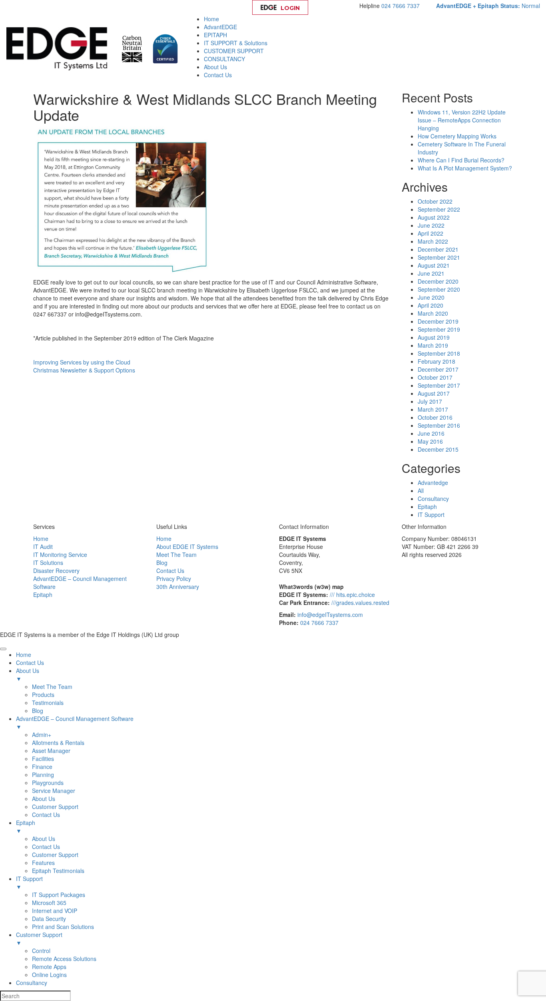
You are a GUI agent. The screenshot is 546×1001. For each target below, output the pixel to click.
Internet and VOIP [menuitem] (54, 911)
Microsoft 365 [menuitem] (49, 903)
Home (211, 19)
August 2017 (434, 393)
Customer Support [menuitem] (55, 807)
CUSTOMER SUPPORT (234, 51)
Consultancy (433, 498)
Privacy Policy (173, 579)
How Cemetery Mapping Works (457, 136)
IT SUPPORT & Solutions (235, 43)
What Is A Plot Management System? (465, 168)
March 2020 (433, 313)
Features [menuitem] (43, 863)
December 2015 (438, 449)
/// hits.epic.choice (352, 595)
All (421, 490)
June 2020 (431, 297)
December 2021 (438, 249)
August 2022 (434, 217)
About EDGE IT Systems (187, 547)
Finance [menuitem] (42, 767)
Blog (161, 563)
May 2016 (430, 441)
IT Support (431, 515)
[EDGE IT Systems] (59, 48)
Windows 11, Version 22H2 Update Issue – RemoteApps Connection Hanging (462, 120)
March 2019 (433, 345)
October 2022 (435, 201)
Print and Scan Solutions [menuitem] (63, 927)
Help (335, 7)
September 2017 (439, 385)
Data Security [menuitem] (49, 919)
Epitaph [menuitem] (25, 827)
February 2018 (436, 361)
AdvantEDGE (220, 27)
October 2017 (435, 377)
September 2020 (439, 289)
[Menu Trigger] (3, 649)
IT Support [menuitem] (29, 883)
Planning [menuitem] (43, 775)
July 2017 (430, 401)
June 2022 (431, 225)
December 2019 (438, 321)
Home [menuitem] (23, 655)
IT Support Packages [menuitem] (58, 895)
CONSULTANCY (224, 59)
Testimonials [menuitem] (48, 703)
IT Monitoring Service (60, 555)
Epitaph (427, 507)
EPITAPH (215, 35)
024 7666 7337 (400, 6)
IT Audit (43, 547)
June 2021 (431, 273)
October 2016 (435, 417)
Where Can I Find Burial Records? (461, 160)
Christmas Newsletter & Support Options (84, 370)
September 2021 (439, 257)
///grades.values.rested (360, 603)
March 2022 (433, 241)
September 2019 (439, 329)
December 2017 (438, 369)
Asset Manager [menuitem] (51, 751)
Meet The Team (176, 555)
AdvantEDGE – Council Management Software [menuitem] (75, 723)
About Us (215, 67)
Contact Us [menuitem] (30, 663)
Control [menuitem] (41, 951)
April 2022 (430, 233)
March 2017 (433, 409)
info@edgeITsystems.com (330, 615)
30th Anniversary (177, 587)
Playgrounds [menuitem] (48, 783)
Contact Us (218, 75)
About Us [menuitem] (27, 675)
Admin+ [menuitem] (41, 735)
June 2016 (431, 433)
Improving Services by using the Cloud (81, 362)
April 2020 (430, 305)
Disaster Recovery (56, 571)
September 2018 (439, 353)
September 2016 (439, 425)
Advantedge (433, 482)
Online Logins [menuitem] (49, 975)
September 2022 (439, 209)
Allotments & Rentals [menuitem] (58, 743)
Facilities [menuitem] (43, 759)
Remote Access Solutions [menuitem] (64, 959)
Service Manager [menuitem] (53, 791)
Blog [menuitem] (37, 711)
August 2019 (434, 337)
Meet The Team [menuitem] (52, 687)
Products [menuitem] (43, 695)
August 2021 (434, 265)
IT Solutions (48, 563)
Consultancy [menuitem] (31, 983)
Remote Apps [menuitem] (49, 967)
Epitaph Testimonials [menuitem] (58, 871)
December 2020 (438, 281)
